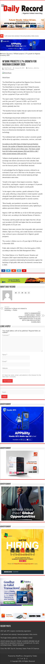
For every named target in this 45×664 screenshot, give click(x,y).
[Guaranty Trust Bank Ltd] (22, 616)
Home (4, 54)
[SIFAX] (22, 24)
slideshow (36, 68)
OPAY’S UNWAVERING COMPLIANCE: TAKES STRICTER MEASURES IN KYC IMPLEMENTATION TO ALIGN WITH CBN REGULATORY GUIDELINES (29, 317)
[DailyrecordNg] (22, 8)
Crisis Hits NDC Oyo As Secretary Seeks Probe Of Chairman (19, 648)
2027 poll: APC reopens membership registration (15, 631)
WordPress (19, 656)
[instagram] (27, 658)
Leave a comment (9, 69)
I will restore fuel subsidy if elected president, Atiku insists (21, 36)
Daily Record (7, 68)
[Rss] (18, 658)
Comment (6, 335)
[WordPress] (24, 658)
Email (4, 361)
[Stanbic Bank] (22, 45)
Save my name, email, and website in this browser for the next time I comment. (21, 376)
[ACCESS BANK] (22, 280)
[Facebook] (20, 658)
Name (4, 354)
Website (5, 368)
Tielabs (34, 656)
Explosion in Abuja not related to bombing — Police (16, 308)
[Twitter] (22, 658)
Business (10, 54)
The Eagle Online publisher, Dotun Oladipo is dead (16, 638)
